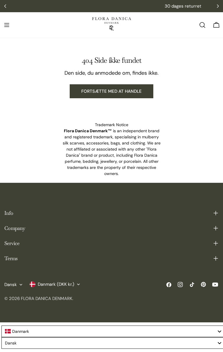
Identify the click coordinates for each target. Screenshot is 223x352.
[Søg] (202, 25)
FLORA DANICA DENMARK (46, 298)
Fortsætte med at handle (111, 91)
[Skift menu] (6, 25)
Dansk (10, 284)
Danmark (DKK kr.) (56, 284)
